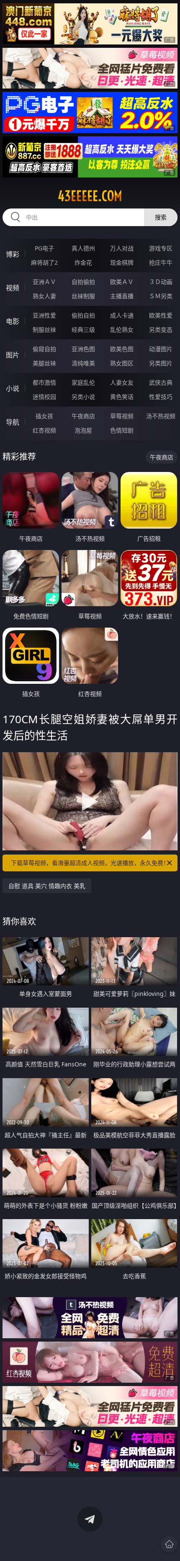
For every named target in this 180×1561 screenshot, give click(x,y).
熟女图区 (122, 363)
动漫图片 (160, 349)
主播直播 (122, 296)
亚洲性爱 (44, 315)
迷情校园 (44, 397)
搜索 (161, 217)
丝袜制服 (83, 296)
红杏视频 (44, 430)
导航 (12, 422)
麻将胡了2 (44, 262)
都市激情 (44, 382)
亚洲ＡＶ (44, 282)
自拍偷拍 (83, 282)
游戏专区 (160, 248)
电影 (12, 321)
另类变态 (160, 330)
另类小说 (83, 397)
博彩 (12, 254)
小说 (12, 388)
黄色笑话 (122, 397)
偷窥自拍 (44, 349)
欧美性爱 (160, 315)
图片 (12, 355)
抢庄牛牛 (160, 262)
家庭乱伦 (83, 382)
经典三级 (83, 330)
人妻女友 (122, 382)
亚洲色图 (83, 349)
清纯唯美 (83, 363)
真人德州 (83, 248)
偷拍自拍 (83, 315)
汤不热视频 (160, 416)
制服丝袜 (44, 330)
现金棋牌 (122, 262)
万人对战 (122, 248)
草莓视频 (122, 416)
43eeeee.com (90, 196)
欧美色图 (122, 349)
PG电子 (44, 248)
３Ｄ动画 (160, 282)
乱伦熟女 (122, 330)
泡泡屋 (83, 430)
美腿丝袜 (44, 363)
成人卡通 (122, 315)
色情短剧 (122, 430)
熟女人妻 (44, 296)
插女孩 (44, 416)
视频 (12, 287)
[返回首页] (169, 1544)
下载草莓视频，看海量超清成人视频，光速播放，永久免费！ (90, 863)
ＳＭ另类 (160, 296)
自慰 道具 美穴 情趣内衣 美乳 (46, 886)
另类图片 (160, 363)
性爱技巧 (160, 397)
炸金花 (83, 262)
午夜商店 (83, 416)
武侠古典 (160, 382)
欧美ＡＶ (122, 282)
